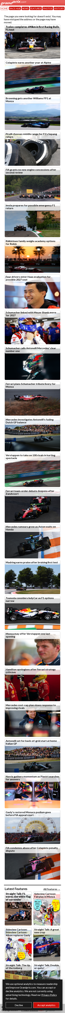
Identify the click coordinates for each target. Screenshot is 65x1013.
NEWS (25, 8)
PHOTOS (47, 8)
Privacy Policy (49, 994)
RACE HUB (14, 8)
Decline (19, 1005)
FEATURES (35, 8)
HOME (4, 8)
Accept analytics (46, 1005)
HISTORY (59, 8)
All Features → (51, 889)
